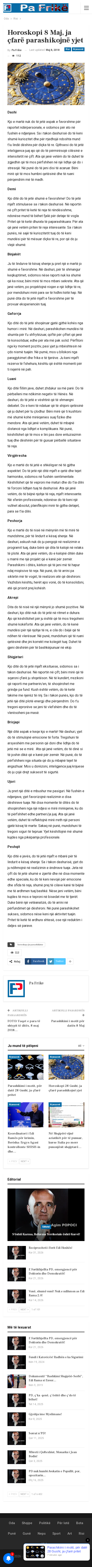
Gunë (27, 1533)
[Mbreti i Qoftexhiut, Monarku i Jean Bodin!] (16, 1457)
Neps (42, 1533)
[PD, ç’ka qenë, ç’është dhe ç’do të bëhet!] (16, 1400)
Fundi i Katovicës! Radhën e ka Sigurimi (56, 1357)
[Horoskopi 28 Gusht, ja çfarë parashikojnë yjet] (66, 1067)
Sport (56, 1533)
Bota (79, 1523)
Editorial (46, 1227)
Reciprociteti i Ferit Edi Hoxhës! (50, 1248)
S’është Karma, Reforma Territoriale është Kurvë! (46, 1234)
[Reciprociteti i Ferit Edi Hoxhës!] (16, 1253)
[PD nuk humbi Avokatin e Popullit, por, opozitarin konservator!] (16, 1476)
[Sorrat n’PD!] (16, 1438)
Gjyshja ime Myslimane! (45, 1414)
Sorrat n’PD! (37, 1433)
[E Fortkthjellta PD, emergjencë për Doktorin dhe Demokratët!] (16, 1274)
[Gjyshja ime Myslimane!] (16, 1419)
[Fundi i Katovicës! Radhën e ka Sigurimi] (16, 1362)
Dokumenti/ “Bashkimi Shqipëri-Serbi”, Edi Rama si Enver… (56, 1378)
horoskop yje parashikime (30, 944)
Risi (68, 49)
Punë (12, 1533)
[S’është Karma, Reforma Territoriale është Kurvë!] (46, 1214)
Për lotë (63, 1523)
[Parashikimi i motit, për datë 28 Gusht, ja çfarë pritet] (25, 1067)
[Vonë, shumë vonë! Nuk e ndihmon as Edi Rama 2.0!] (16, 1296)
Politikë (44, 1523)
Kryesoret (78, 49)
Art (69, 1533)
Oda (12, 1523)
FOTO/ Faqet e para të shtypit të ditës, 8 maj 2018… (23, 1025)
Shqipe (27, 1523)
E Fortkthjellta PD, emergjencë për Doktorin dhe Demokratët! (53, 1272)
